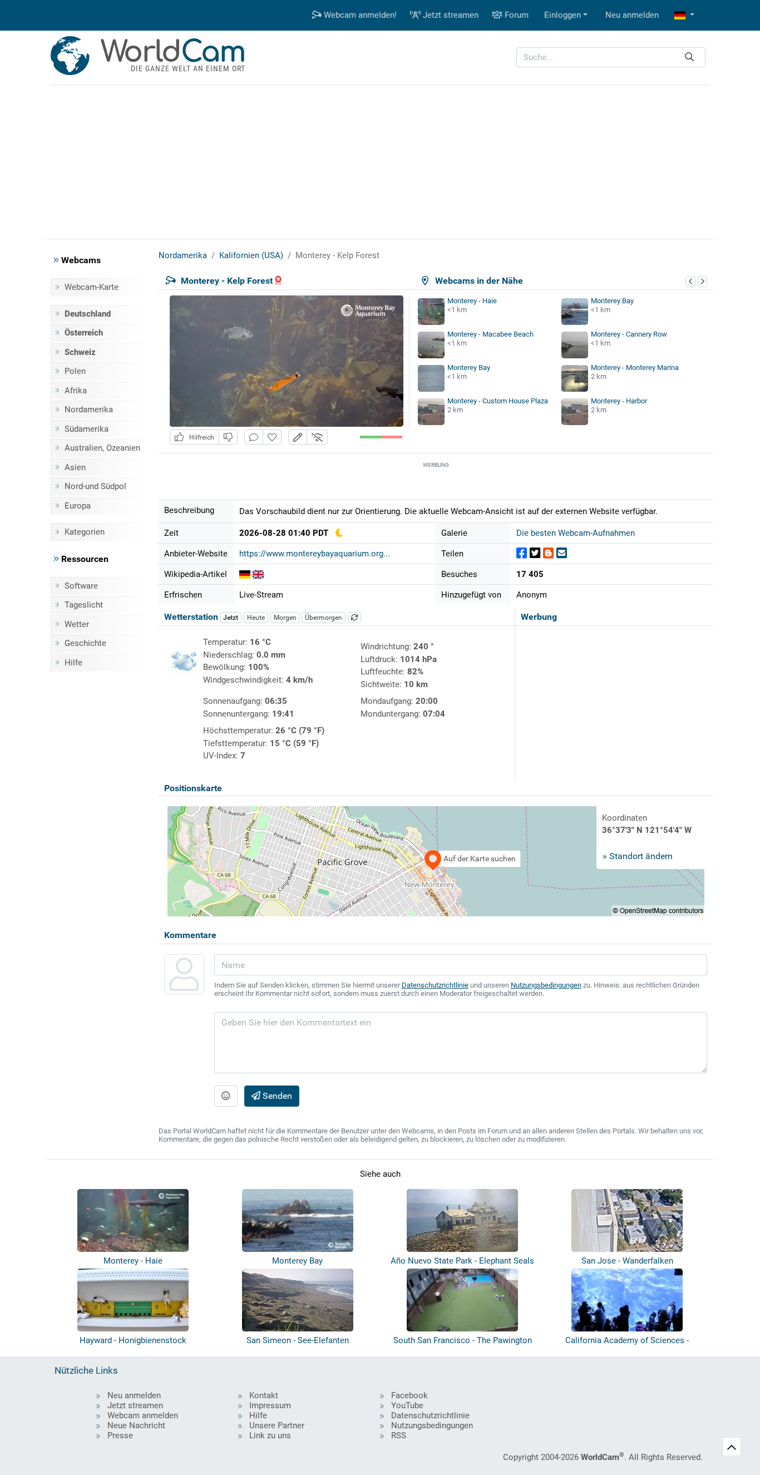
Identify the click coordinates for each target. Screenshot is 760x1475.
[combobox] (610, 57)
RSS (398, 1435)
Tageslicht (84, 605)
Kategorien (85, 532)
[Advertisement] (380, 160)
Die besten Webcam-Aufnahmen (575, 533)
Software (81, 586)
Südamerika (86, 429)
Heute (256, 617)
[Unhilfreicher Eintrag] (228, 437)
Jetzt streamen (449, 15)
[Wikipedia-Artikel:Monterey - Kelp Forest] (244, 574)
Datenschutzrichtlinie (435, 985)
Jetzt (230, 617)
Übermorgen (323, 617)
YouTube (407, 1405)
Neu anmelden (632, 15)
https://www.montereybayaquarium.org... (314, 554)
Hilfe (73, 663)
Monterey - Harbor (619, 401)
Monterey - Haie (472, 301)
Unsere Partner (276, 1425)
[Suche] (689, 57)
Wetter (77, 624)
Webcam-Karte (92, 287)
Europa (78, 506)
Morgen (285, 617)
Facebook (409, 1395)
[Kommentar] (253, 437)
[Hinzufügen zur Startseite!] (272, 437)
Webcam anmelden (142, 1415)
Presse (120, 1435)
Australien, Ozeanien (102, 448)
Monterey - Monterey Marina (635, 367)
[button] (684, 15)
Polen (75, 371)
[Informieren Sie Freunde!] (561, 553)
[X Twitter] (535, 553)
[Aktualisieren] (354, 617)
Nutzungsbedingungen (546, 985)
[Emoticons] (226, 1096)
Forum (515, 15)
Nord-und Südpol (95, 486)
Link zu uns (270, 1435)
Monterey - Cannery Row (629, 334)
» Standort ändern (638, 856)
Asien (75, 467)
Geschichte (85, 643)
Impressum (270, 1405)
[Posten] (521, 553)
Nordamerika (89, 409)
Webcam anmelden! (359, 15)
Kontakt (263, 1395)
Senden (276, 1096)
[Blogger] (548, 553)
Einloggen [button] (562, 15)
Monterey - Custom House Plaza (497, 401)
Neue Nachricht (136, 1425)
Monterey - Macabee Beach (490, 334)
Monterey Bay (612, 301)
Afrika (76, 391)
